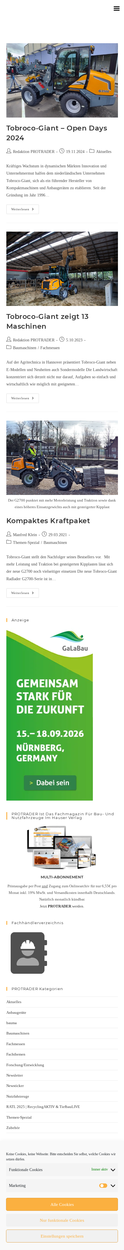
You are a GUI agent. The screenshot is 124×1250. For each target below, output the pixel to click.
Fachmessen (50, 348)
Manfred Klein (25, 535)
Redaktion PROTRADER (34, 152)
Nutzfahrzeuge (17, 1096)
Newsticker (15, 1085)
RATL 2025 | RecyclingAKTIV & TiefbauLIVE (43, 1107)
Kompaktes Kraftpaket (48, 521)
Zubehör (13, 1128)
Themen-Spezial (26, 542)
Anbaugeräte (16, 1012)
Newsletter (14, 1075)
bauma (11, 1023)
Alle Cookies (62, 1204)
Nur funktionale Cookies (62, 1220)
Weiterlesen (25, 208)
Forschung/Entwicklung (25, 1065)
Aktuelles (103, 152)
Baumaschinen (24, 348)
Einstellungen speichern (62, 1236)
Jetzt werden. (62, 906)
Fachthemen (15, 1054)
